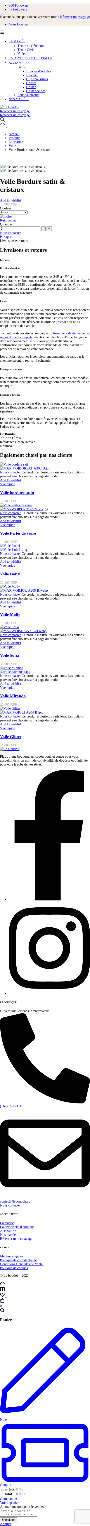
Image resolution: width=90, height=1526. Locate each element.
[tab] (45, 241)
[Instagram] (49, 993)
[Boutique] (45, 1289)
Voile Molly (10, 614)
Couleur (6, 208)
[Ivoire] (45, 216)
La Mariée (16, 142)
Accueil (14, 134)
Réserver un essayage (75, 17)
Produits (14, 138)
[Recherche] (45, 120)
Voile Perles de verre (18, 533)
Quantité (6, 224)
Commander (8, 1499)
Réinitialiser (8, 220)
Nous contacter (10, 233)
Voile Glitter (10, 736)
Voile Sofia (9, 655)
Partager (5, 237)
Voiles (13, 146)
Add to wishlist (10, 200)
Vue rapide (7, 484)
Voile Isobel (10, 574)
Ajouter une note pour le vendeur (23, 1506)
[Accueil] (45, 1284)
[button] (45, 1205)
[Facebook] (49, 899)
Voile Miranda (13, 696)
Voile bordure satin (17, 492)
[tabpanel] (45, 347)
